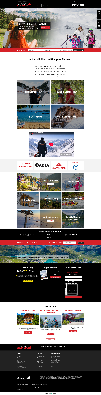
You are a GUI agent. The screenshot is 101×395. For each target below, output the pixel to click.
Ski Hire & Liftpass (20, 365)
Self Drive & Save (20, 362)
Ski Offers (72, 185)
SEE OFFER (28, 207)
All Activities (39, 361)
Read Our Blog (50, 339)
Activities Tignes (40, 360)
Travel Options (54, 361)
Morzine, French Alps (41, 356)
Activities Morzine (40, 359)
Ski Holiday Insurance (55, 357)
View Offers (44, 27)
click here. (74, 378)
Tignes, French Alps (40, 357)
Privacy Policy (33, 387)
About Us (53, 363)
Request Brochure (64, 1)
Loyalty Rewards (40, 387)
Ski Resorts (19, 356)
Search (75, 50)
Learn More (50, 208)
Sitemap (27, 387)
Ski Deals (19, 360)
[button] (99, 12)
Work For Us (53, 365)
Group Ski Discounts (21, 361)
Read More (27, 332)
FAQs (52, 366)
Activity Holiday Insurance (56, 359)
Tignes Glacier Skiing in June (73, 310)
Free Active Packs (40, 362)
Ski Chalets (19, 357)
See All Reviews (27, 280)
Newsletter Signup (72, 1)
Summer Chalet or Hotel (28, 310)
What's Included (20, 366)
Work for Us (47, 387)
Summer (45, 5)
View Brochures (55, 277)
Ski (37, 5)
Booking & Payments (55, 362)
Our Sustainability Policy (21, 367)
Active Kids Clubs (40, 365)
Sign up (80, 242)
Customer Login (81, 1)
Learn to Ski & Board (21, 363)
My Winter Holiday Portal (55, 356)
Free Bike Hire (39, 363)
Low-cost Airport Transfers (56, 360)
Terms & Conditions (20, 387)
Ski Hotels (19, 359)
